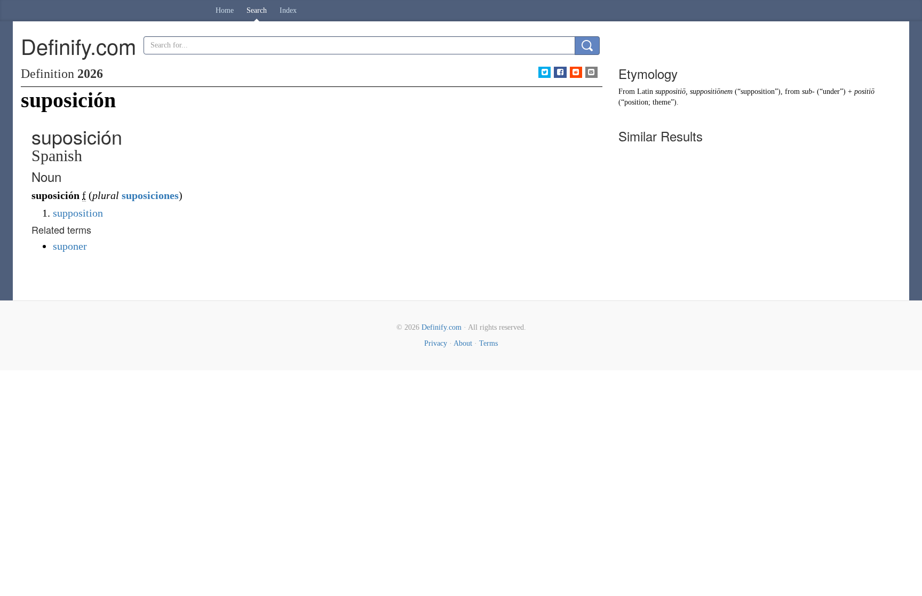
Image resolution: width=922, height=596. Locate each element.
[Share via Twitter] (544, 72)
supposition (78, 213)
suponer (70, 246)
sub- (808, 92)
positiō (864, 92)
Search (257, 10)
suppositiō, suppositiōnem (694, 92)
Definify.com (442, 327)
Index (288, 10)
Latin (645, 92)
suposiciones (150, 195)
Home (225, 10)
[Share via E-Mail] (591, 72)
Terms (488, 343)
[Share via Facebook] (560, 72)
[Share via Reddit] (576, 72)
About (463, 343)
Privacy (435, 343)
